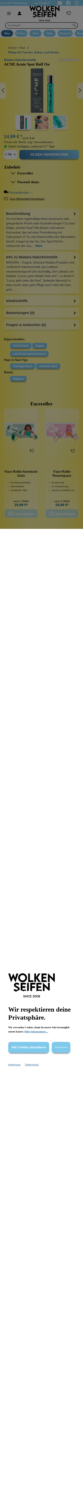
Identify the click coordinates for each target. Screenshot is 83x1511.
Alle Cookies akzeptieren (28, 1047)
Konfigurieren (61, 1047)
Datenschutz (32, 1064)
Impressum (14, 1064)
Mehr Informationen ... (36, 1031)
